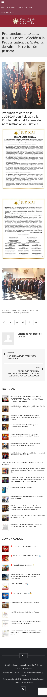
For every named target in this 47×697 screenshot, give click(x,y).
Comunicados (6, 313)
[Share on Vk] (29, 322)
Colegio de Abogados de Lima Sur (15, 310)
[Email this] (35, 322)
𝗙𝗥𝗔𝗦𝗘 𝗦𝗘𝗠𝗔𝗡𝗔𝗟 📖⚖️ (20, 584)
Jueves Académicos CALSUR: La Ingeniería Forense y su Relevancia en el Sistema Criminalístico (25, 576)
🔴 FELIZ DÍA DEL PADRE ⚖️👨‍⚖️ (21, 593)
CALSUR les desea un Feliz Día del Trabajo (25, 612)
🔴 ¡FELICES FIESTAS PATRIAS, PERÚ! (23, 546)
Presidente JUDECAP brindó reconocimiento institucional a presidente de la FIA (25, 444)
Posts (27, 313)
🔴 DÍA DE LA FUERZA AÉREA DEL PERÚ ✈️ (26, 556)
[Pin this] (23, 322)
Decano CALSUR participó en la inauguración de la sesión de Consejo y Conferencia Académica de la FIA (28, 470)
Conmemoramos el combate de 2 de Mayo (25, 602)
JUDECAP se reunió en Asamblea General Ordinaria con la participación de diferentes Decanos (25, 417)
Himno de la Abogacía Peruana (21, 487)
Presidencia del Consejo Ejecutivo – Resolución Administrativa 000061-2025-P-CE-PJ (26, 525)
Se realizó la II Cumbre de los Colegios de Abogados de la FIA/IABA (24, 426)
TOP (23, 656)
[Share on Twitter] (10, 322)
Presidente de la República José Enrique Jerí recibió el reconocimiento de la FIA (28, 454)
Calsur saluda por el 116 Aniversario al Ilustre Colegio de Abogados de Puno (26, 622)
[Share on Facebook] (4, 322)
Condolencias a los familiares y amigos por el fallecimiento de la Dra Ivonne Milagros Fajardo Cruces (26, 632)
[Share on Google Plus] (16, 322)
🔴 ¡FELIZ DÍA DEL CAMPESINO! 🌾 (22, 565)
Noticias (16, 313)
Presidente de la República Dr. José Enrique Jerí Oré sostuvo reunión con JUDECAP (28, 407)
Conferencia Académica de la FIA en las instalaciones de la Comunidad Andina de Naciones (25, 436)
